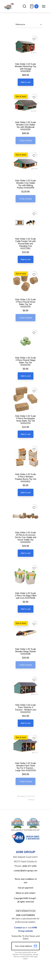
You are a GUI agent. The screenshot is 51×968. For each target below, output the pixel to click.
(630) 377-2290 (29, 866)
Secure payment (25, 888)
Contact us (19, 927)
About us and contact (25, 893)
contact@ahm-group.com (25, 870)
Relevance (20, 24)
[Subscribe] (35, 946)
